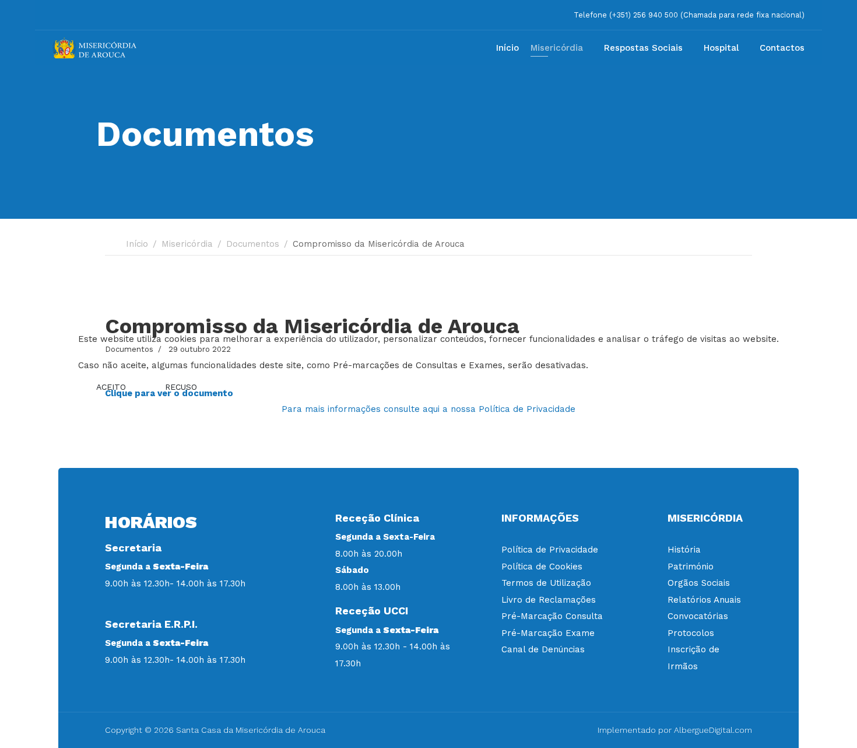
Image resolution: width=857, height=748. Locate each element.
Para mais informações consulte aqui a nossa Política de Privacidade (428, 409)
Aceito (111, 387)
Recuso (181, 387)
